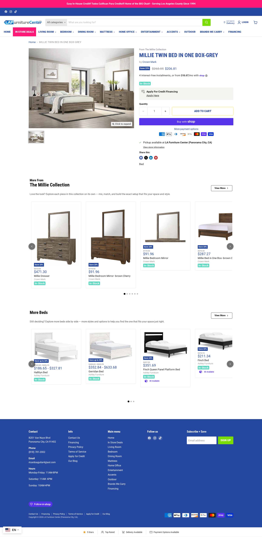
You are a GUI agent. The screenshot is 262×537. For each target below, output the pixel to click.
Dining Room (86, 31)
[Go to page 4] (132, 294)
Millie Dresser (42, 275)
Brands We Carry (211, 31)
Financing (234, 31)
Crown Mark (149, 61)
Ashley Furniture (41, 375)
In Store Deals (24, 31)
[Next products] (230, 246)
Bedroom (66, 31)
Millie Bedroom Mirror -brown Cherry (109, 275)
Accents (172, 31)
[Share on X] (146, 158)
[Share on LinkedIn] (151, 158)
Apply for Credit (76, 456)
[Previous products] (32, 246)
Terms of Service (77, 451)
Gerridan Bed (96, 371)
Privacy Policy (75, 447)
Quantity (143, 104)
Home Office (127, 31)
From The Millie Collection (152, 49)
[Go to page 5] (135, 294)
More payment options (186, 129)
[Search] (206, 22)
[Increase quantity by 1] (165, 111)
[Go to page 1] (125, 294)
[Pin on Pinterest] (156, 158)
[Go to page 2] (127, 294)
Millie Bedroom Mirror (155, 258)
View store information (154, 147)
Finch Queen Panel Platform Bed (161, 369)
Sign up (225, 440)
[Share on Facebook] (141, 158)
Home (7, 31)
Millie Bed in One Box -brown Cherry (218, 258)
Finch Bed (203, 360)
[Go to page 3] (129, 294)
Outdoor (189, 31)
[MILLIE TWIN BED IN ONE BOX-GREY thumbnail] (36, 137)
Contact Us (74, 437)
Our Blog (72, 461)
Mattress (106, 31)
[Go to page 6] (137, 294)
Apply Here (152, 95)
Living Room (46, 31)
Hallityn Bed (41, 372)
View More (220, 188)
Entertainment (151, 31)
